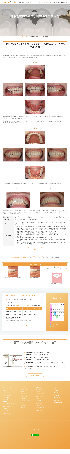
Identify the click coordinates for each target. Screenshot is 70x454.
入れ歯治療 (23, 398)
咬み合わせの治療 (24, 396)
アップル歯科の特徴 (7, 395)
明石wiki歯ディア (58, 402)
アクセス (56, 390)
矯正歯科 (38, 391)
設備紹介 (5, 408)
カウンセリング (40, 405)
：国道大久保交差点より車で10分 (37, 357)
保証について (39, 410)
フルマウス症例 (40, 256)
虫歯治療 (22, 391)
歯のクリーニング (24, 403)
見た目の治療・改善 (41, 396)
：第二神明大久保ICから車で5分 (37, 354)
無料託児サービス (58, 400)
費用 (55, 388)
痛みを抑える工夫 (24, 389)
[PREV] (51, 302)
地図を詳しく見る (35, 375)
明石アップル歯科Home (9, 388)
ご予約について (7, 392)
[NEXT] (63, 302)
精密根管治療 (39, 403)
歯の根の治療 (23, 393)
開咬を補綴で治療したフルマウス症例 (19, 257)
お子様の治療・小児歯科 (25, 400)
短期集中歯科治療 (40, 407)
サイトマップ (57, 405)
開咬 (30, 256)
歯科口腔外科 (23, 405)
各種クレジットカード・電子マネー (23, 305)
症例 (27, 36)
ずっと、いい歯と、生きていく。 (10, 403)
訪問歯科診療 (23, 407)
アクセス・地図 (24, 325)
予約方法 (56, 392)
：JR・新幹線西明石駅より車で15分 (38, 359)
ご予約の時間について (8, 397)
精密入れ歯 (39, 400)
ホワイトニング (40, 398)
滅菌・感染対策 (7, 413)
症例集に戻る (35, 249)
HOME (23, 36)
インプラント (39, 389)
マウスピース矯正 (40, 393)
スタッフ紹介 (6, 410)
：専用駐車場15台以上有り (37, 352)
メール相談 (56, 395)
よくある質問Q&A (7, 399)
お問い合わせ (57, 397)
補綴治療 (33, 256)
